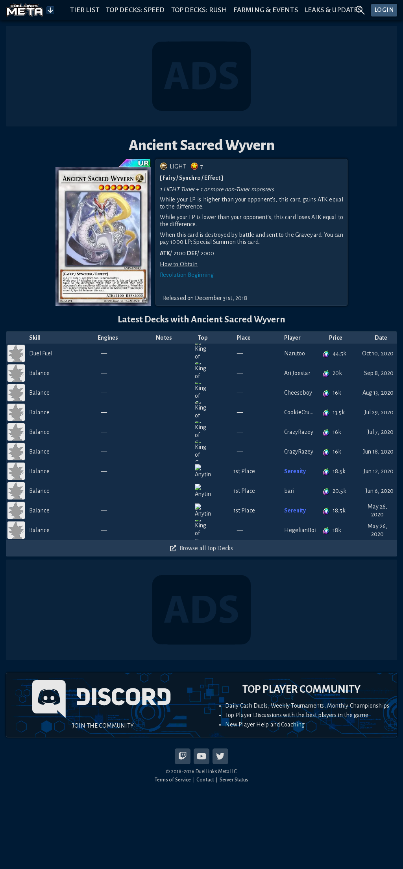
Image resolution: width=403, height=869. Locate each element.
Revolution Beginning (187, 275)
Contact (205, 780)
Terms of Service (173, 780)
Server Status (234, 780)
